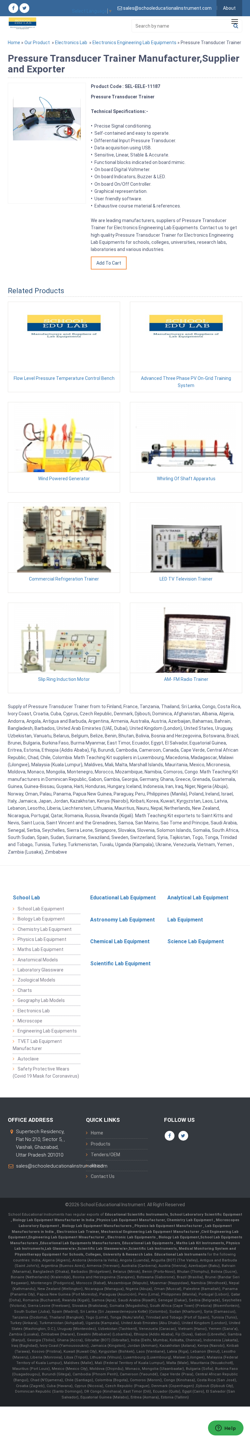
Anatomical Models (38, 959)
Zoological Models (36, 980)
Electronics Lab (71, 42)
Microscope (30, 1020)
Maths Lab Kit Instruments (200, 1243)
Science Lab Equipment (195, 941)
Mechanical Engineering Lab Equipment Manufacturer (150, 1232)
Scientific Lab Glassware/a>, (103, 1248)
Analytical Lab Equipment (198, 898)
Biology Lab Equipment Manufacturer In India (54, 1220)
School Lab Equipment (41, 908)
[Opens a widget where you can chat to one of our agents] (225, 1429)
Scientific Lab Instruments (153, 1248)
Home (14, 42)
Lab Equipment (185, 920)
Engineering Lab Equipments (47, 1030)
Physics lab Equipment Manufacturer (168, 1226)
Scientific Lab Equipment (120, 963)
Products (100, 1143)
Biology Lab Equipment (41, 918)
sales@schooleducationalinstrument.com (61, 1166)
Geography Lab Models (41, 1000)
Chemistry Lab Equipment (45, 929)
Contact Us (103, 1176)
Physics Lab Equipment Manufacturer (130, 1220)
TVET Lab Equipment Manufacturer (37, 1045)
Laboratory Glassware (40, 969)
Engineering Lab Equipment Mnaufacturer (66, 1237)
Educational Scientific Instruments (136, 1214)
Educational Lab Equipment (123, 898)
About (229, 8)
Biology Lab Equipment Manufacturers (97, 1226)
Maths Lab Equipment (40, 949)
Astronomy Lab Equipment (122, 920)
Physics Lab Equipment (42, 939)
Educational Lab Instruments (180, 1254)
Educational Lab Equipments (148, 1243)
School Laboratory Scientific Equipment (206, 1214)
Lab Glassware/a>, (61, 1248)
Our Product (37, 42)
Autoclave (28, 1058)
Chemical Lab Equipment (120, 941)
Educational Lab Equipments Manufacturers (80, 1243)
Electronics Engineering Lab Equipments (134, 42)
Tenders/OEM (105, 1154)
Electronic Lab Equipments (131, 1237)
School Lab (26, 898)
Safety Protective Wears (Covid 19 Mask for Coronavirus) (46, 1072)
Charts (25, 990)
